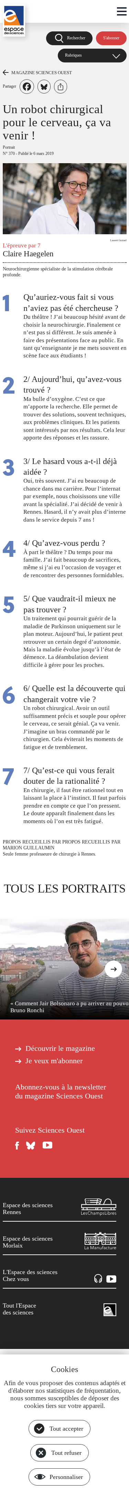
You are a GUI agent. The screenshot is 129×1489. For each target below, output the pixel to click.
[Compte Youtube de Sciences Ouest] (47, 1146)
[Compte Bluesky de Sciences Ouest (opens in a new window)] (31, 1146)
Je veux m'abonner (54, 1061)
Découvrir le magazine (60, 1048)
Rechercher (76, 38)
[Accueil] (14, 20)
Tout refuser (66, 1452)
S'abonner (111, 38)
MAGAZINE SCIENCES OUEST (41, 72)
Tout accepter (66, 1428)
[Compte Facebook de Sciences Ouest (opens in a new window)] (17, 1146)
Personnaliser (66, 1476)
